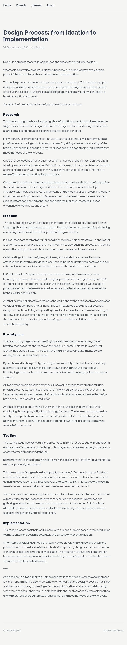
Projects (21, 5)
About (50, 5)
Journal (37, 5)
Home (7, 5)
